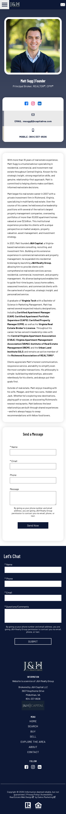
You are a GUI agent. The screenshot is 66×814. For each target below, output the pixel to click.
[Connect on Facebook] (26, 104)
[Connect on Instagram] (33, 104)
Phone (13, 474)
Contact (33, 752)
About (33, 747)
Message (14, 489)
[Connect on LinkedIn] (39, 104)
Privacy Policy (32, 794)
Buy (33, 731)
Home (33, 721)
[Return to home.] (21, 4)
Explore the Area (33, 741)
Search (33, 726)
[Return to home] (33, 666)
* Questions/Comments (17, 606)
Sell (33, 736)
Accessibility (46, 794)
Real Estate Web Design (21, 797)
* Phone (9, 578)
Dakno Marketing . (47, 797)
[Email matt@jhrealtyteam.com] (62, 4)
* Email (13, 460)
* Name (13, 446)
